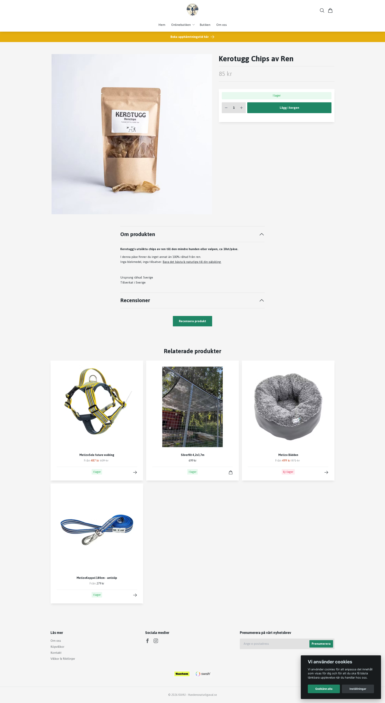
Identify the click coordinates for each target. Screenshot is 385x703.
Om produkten (137, 234)
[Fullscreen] (132, 134)
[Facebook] (147, 641)
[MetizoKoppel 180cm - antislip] (135, 595)
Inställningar (358, 688)
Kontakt (56, 652)
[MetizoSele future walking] (135, 472)
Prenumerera (321, 643)
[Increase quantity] (241, 108)
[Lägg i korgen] (230, 472)
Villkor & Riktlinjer (63, 658)
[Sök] (322, 10)
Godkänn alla (323, 688)
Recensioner (135, 300)
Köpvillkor (57, 646)
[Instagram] (156, 641)
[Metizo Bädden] (326, 472)
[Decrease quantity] (226, 108)
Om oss (56, 640)
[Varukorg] (330, 10)
